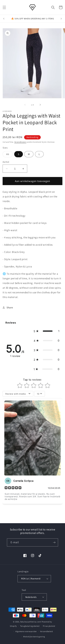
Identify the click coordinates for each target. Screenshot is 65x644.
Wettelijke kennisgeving (34, 636)
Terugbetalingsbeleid (30, 626)
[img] (13, 488)
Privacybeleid (49, 626)
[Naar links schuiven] (25, 105)
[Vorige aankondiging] (4, 18)
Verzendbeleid (46, 631)
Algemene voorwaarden (26, 631)
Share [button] (10, 307)
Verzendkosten (20, 142)
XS (9, 154)
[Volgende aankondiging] (61, 18)
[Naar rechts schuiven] (40, 105)
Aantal (6, 161)
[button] (4, 7)
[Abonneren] (54, 542)
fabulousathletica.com (30, 621)
